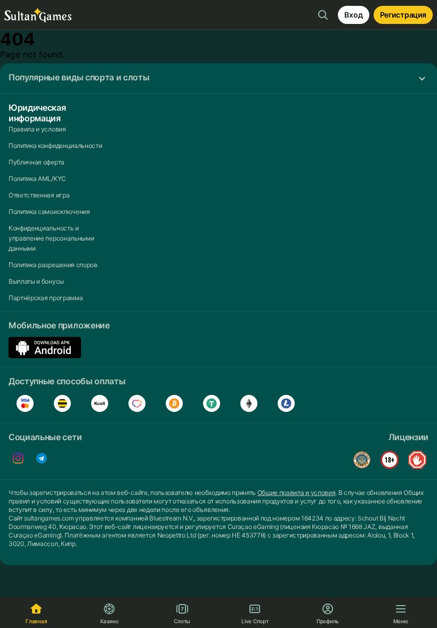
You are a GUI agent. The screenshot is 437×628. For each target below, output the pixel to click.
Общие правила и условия (296, 493)
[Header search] (323, 15)
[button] (218, 78)
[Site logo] (37, 15)
